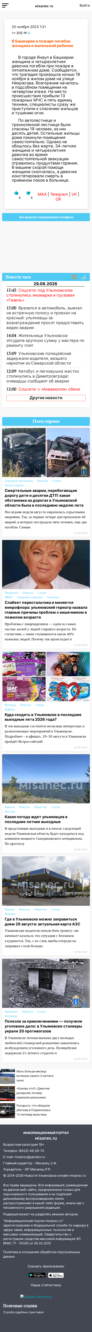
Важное (10, 807)
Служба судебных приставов (23, 1312)
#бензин (10, 914)
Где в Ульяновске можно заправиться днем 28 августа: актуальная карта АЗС (42, 921)
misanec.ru (78, 1175)
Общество (40, 807)
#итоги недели (14, 485)
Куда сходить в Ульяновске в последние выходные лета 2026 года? (43, 717)
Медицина (11, 592)
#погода (10, 811)
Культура (10, 705)
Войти (85, 5)
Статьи (56, 480)
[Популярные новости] (83, 277)
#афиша (10, 709)
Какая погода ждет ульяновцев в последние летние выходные (36, 819)
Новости (42, 480)
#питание (53, 597)
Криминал (11, 1011)
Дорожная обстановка (19, 480)
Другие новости (46, 397)
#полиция (11, 1016)
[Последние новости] (74, 277)
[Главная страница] (44, 5)
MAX (42, 194)
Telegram (59, 194)
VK (74, 194)
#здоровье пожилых (30, 597)
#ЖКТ (9, 597)
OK (58, 199)
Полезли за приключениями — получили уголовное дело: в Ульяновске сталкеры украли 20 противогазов (43, 1026)
